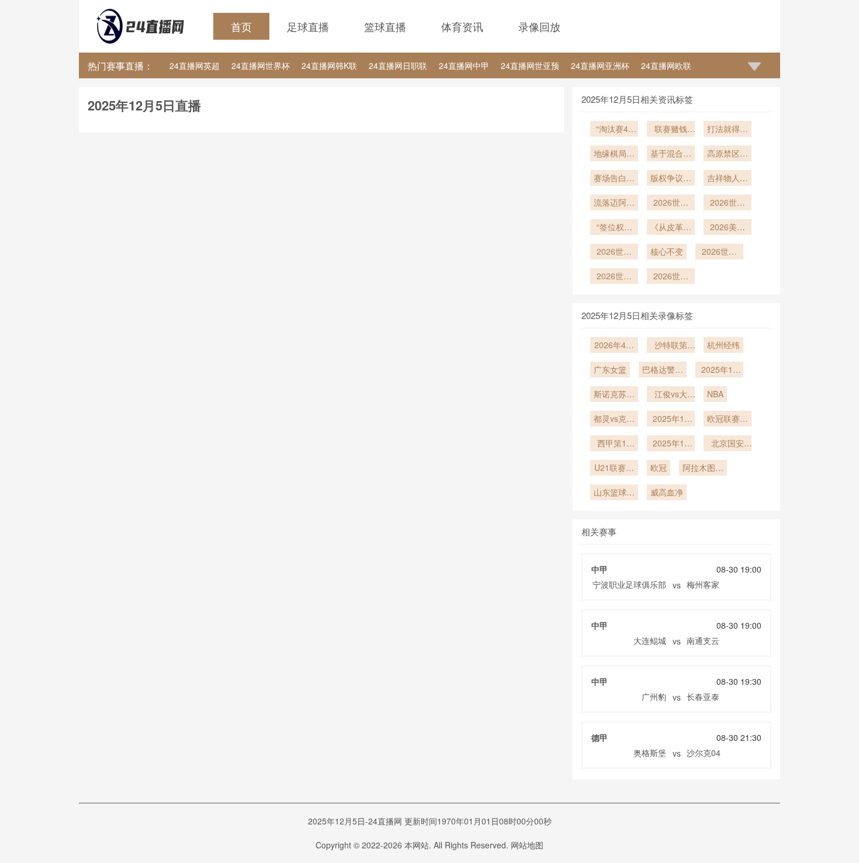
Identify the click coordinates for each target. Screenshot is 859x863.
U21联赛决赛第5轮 (614, 469)
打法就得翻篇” (727, 130)
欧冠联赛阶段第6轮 (727, 420)
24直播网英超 (194, 65)
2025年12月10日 (671, 420)
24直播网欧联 (666, 65)
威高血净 (666, 492)
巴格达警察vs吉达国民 (662, 370)
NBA (715, 394)
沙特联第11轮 (670, 346)
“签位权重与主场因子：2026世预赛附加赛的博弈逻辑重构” (614, 228)
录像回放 (539, 26)
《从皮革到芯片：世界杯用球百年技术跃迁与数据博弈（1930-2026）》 (670, 228)
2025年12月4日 (671, 444)
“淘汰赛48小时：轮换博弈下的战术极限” (614, 130)
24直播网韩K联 (329, 65)
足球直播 (308, 26)
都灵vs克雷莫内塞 (614, 420)
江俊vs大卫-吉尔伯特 (671, 395)
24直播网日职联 (398, 65)
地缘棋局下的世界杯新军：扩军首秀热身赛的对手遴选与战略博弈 (614, 154)
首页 (241, 26)
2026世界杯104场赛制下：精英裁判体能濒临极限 (670, 203)
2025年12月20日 (719, 370)
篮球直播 (385, 26)
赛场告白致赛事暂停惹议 (614, 179)
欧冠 (658, 467)
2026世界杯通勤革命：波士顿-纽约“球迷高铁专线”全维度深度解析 (614, 252)
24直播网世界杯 (260, 65)
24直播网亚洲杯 (600, 65)
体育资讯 (462, 26)
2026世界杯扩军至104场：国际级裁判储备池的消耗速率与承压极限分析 (719, 252)
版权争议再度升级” (670, 179)
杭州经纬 (723, 345)
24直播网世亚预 (530, 65)
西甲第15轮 (614, 444)
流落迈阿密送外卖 (614, 203)
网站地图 (527, 845)
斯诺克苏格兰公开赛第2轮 (614, 395)
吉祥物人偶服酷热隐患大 (727, 179)
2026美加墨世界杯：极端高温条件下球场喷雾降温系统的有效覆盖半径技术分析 (727, 228)
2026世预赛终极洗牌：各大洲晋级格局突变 (727, 203)
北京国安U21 (727, 444)
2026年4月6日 (614, 346)
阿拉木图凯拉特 (703, 469)
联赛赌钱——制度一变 (670, 130)
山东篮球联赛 (614, 493)
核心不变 (666, 251)
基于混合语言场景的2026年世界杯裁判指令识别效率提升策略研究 (670, 154)
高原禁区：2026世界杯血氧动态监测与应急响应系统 (727, 154)
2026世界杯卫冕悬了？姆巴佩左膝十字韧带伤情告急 (670, 277)
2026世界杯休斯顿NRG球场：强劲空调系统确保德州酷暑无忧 (614, 277)
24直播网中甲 (464, 65)
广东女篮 (610, 369)
